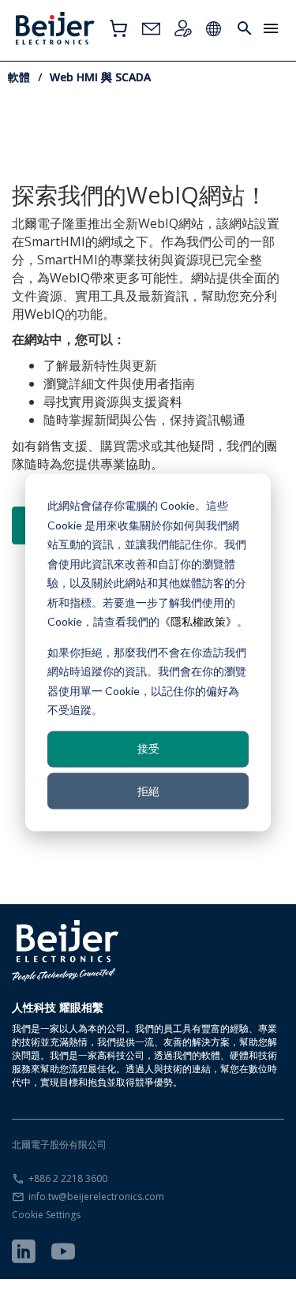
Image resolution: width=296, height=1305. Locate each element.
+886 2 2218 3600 (67, 1178)
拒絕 (148, 790)
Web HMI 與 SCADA (100, 76)
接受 (148, 748)
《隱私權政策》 (198, 621)
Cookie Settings (46, 1214)
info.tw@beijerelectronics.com (96, 1196)
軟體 (19, 76)
